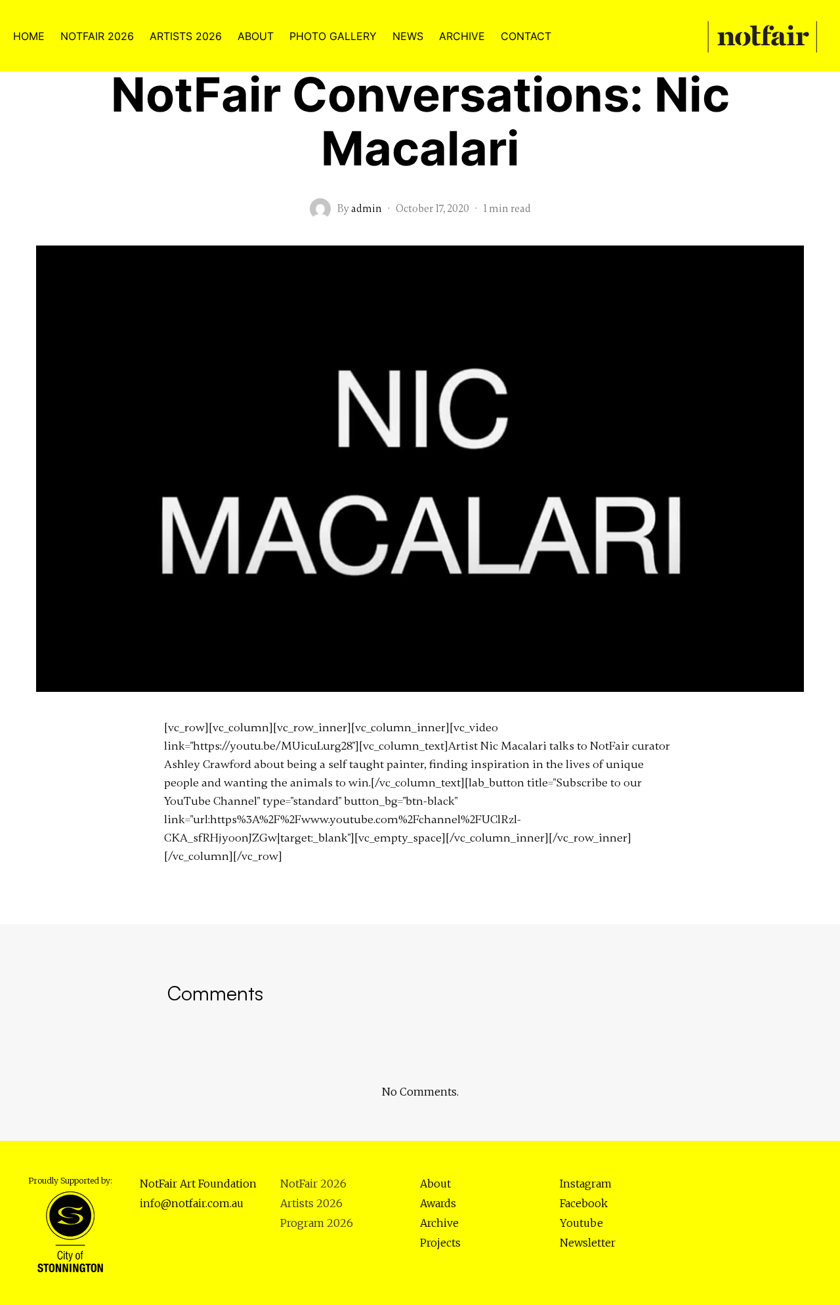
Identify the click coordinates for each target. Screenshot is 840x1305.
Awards (438, 1203)
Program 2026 (316, 1223)
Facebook (584, 1203)
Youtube (581, 1223)
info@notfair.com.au (191, 1203)
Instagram (586, 1183)
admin (366, 208)
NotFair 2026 (313, 1183)
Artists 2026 (311, 1203)
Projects (440, 1242)
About (435, 1183)
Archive (439, 1223)
